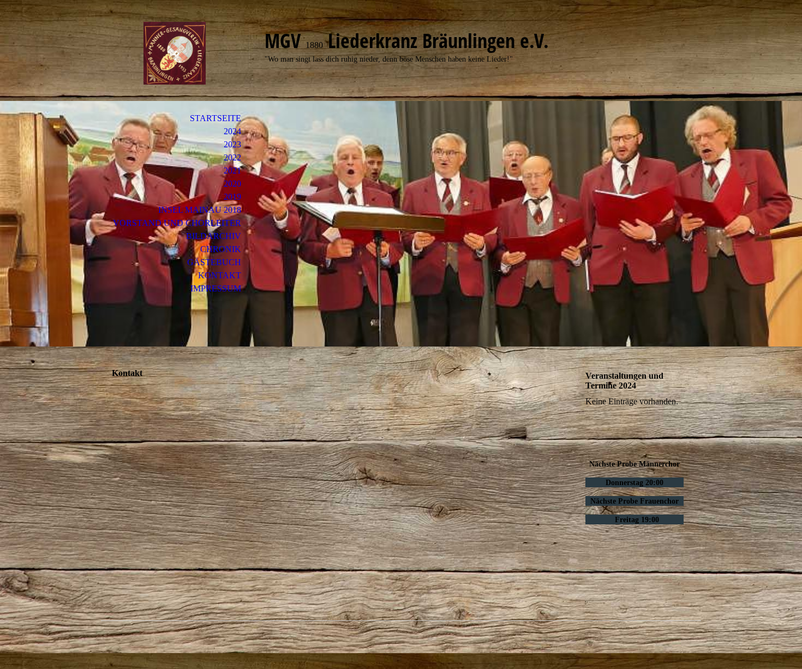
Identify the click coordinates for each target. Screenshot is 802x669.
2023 (232, 144)
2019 (232, 196)
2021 (232, 170)
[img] (174, 53)
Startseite (215, 118)
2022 (232, 157)
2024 (232, 131)
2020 (232, 183)
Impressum (215, 288)
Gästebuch (214, 262)
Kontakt (219, 275)
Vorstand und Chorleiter (177, 223)
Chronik (220, 249)
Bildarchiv (213, 236)
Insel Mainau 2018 (199, 209)
